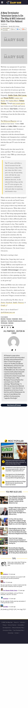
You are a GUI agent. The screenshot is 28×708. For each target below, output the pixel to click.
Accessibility (21, 625)
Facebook (9, 302)
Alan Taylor (3, 318)
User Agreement (7, 627)
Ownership (10, 633)
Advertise (22, 622)
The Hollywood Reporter (8, 121)
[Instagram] (8, 328)
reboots (20, 318)
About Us (16, 622)
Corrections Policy (7, 630)
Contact (17, 633)
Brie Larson (8, 318)
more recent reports (18, 103)
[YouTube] (13, 328)
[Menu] (2, 2)
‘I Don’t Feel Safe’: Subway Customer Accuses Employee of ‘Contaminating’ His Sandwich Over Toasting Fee (18, 540)
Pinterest (21, 302)
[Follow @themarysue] (2, 328)
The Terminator (4, 323)
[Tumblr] (10, 328)
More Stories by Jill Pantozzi (14, 405)
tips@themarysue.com (8, 312)
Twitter (3, 302)
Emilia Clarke (15, 318)
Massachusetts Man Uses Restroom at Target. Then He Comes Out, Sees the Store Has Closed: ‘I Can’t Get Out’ (15, 483)
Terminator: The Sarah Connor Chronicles (17, 320)
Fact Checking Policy (18, 630)
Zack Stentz (10, 323)
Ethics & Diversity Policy (18, 627)
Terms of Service (12, 625)
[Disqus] (14, 591)
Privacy (4, 625)
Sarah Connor (4, 320)
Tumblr (15, 302)
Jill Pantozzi (5, 26)
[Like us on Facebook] (5, 328)
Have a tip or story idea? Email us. (17, 562)
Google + (4, 305)
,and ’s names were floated (14, 98)
